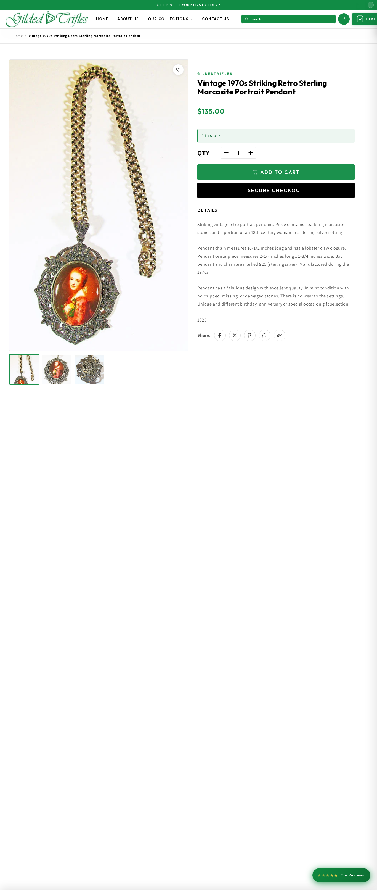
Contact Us (215, 19)
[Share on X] (235, 335)
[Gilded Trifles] (47, 19)
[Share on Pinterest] (250, 335)
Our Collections (168, 19)
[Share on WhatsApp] (264, 335)
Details (207, 210)
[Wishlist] (178, 69)
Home (102, 19)
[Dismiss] (371, 5)
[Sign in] (344, 19)
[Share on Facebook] (220, 335)
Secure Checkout (276, 190)
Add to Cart (280, 172)
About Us (128, 19)
